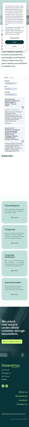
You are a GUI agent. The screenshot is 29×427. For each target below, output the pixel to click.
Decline (14, 46)
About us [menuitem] (23, 392)
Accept (14, 42)
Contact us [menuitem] (22, 404)
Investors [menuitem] (23, 400)
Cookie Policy (23, 419)
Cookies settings (14, 37)
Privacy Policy (15, 419)
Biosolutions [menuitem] (21, 396)
